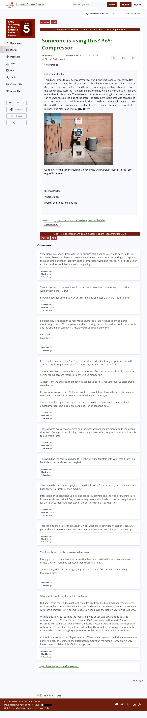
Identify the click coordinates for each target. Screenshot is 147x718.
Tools (13, 77)
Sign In (126, 4)
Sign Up (138, 4)
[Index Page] (9, 4)
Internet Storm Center (30, 4)
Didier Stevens (111, 14)
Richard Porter (52, 59)
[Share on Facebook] (123, 57)
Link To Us (9, 708)
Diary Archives (50, 695)
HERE (62, 29)
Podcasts (15, 56)
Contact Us (16, 84)
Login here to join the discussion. (59, 666)
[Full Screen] (114, 57)
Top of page (137, 680)
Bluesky (19, 116)
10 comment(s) (51, 64)
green (137, 14)
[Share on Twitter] (132, 57)
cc (55, 220)
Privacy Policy (44, 708)
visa (103, 220)
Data (12, 70)
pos (85, 220)
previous (44, 22)
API (29, 704)
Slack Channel (18, 103)
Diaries (14, 49)
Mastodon (19, 109)
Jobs (12, 63)
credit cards (63, 220)
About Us (15, 91)
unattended (94, 220)
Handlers (31, 708)
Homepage (16, 42)
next (54, 22)
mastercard (76, 220)
